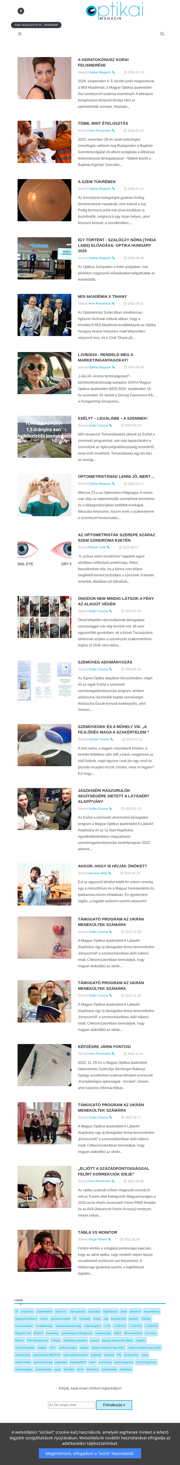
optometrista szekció (75, 1355)
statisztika (61, 1362)
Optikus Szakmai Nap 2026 (144, 1347)
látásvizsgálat (92, 1326)
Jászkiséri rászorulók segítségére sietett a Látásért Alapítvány (113, 796)
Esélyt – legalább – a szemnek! (113, 418)
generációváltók (60, 1318)
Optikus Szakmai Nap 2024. (108, 1347)
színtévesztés (44, 1369)
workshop (126, 1369)
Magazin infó (23, 1333)
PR (119, 1355)
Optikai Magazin (100, 72)
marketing (52, 1333)
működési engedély (75, 1340)
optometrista (22, 1355)
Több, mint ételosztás (103, 123)
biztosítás (94, 1311)
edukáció (135, 1311)
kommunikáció (24, 1326)
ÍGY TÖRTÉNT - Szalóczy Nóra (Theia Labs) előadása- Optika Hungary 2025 (117, 245)
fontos (44, 1318)
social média (23, 1362)
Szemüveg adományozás (105, 662)
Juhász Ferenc (99, 739)
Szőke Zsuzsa (98, 425)
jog (106, 1318)
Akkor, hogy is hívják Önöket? (112, 866)
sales (145, 1355)
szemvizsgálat (23, 1369)
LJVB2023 (119, 1326)
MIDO (117, 1333)
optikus (84, 1347)
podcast (109, 1355)
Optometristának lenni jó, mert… (116, 476)
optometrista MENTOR (46, 1355)
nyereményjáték (24, 1347)
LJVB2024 (135, 1326)
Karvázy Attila (98, 873)
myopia (94, 1340)
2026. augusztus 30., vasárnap (36, 25)
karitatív (133, 1318)
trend (80, 1369)
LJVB (107, 1326)
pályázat (96, 1355)
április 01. (61, 1311)
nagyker (141, 1340)
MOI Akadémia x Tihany (102, 296)
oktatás (42, 1347)
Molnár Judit (97, 547)
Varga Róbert (98, 1239)
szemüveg (105, 1362)
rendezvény (131, 1355)
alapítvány (27, 1311)
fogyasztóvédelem (26, 1318)
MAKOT (38, 1333)
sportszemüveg (43, 1362)
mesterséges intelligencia (76, 1333)
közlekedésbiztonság (68, 1326)
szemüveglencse (146, 1362)
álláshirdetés (44, 1311)
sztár (58, 1369)
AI (16, 1311)
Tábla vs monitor (97, 1232)
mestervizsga (103, 1333)
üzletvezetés (109, 1369)
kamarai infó (118, 1318)
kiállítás (146, 1318)
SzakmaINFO (78, 1362)
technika (69, 1369)
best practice (77, 1311)
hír (74, 1318)
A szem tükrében (97, 182)
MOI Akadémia (133, 1333)
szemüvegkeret (124, 1362)
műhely (55, 1340)
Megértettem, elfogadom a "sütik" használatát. (90, 1453)
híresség (85, 1318)
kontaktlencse (44, 1326)
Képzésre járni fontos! (104, 1046)
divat (123, 1311)
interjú (97, 1318)
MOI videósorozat (37, 1340)
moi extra (150, 1333)
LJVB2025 (151, 1326)
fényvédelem (151, 1311)
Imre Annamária (100, 130)
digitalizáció (110, 1311)
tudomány (93, 1369)
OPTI (53, 1347)
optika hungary (68, 1347)
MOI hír (19, 1340)
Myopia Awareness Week (117, 1340)
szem (92, 1362)
